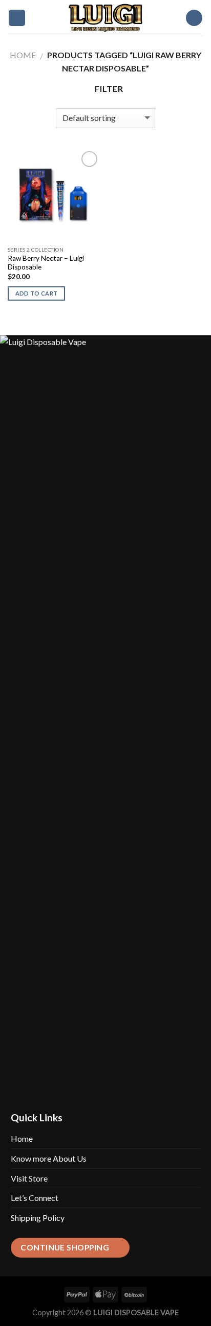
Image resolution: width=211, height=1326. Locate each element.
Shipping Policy (38, 1217)
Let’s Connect (34, 1197)
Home (23, 55)
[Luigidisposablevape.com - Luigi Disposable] (105, 18)
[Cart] (194, 18)
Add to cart (36, 293)
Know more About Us (49, 1158)
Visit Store (29, 1178)
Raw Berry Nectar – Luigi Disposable (46, 263)
